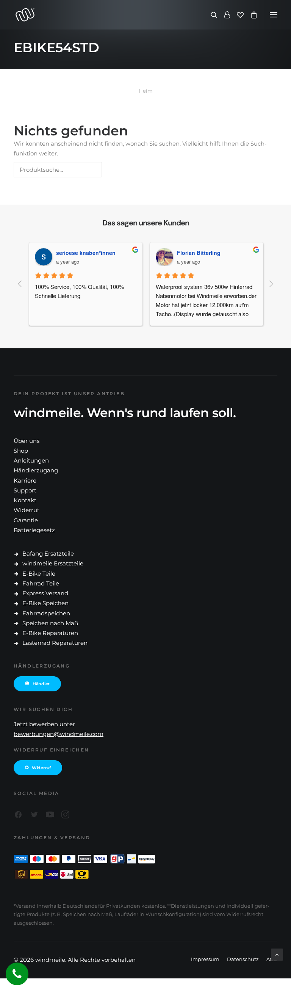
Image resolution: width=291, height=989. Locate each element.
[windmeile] (79, 14)
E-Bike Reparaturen (50, 633)
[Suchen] (210, 14)
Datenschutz (243, 959)
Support (25, 490)
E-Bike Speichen (45, 603)
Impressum (205, 959)
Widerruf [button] (41, 767)
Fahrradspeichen (46, 613)
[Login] (223, 14)
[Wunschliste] (237, 14)
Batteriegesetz (34, 530)
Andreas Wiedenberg (193, 252)
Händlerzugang (36, 470)
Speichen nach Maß (50, 623)
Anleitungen (31, 460)
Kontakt (25, 500)
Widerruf (26, 510)
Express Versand (45, 593)
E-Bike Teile (38, 573)
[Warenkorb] (250, 14)
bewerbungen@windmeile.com (58, 733)
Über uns (26, 440)
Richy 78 (56, 252)
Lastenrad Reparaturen (55, 642)
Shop (21, 450)
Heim (146, 91)
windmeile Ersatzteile (52, 563)
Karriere (25, 480)
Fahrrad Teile (40, 583)
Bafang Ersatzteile (48, 553)
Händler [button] (41, 683)
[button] (273, 14)
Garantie (26, 520)
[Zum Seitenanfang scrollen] (277, 954)
